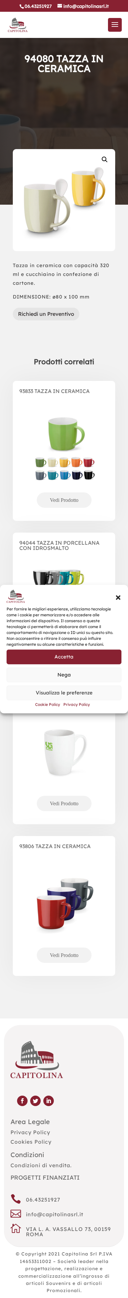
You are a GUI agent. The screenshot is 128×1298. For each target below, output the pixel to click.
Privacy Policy (76, 704)
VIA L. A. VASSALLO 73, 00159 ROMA (68, 1232)
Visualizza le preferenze (64, 693)
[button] (118, 597)
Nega (64, 675)
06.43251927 (43, 1199)
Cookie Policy (47, 704)
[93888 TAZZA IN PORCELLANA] (64, 762)
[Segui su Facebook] (22, 1101)
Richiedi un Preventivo (46, 314)
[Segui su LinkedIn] (48, 1101)
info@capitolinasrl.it (54, 1214)
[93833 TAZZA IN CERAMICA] (64, 459)
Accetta (64, 657)
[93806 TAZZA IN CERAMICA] (64, 914)
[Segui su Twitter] (35, 1101)
